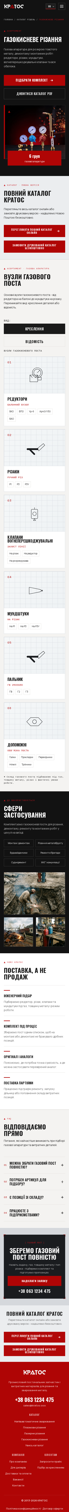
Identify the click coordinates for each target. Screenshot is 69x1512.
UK (49, 6)
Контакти (18, 1485)
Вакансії (18, 1479)
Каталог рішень (26, 19)
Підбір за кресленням (50, 1467)
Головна (8, 19)
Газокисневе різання (34, 1439)
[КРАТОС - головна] (14, 6)
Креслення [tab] (34, 328)
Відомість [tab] (34, 341)
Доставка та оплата (18, 1473)
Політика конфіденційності (23, 1508)
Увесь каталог (34, 1445)
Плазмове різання (34, 1427)
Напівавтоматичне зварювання (34, 1421)
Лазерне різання (34, 1433)
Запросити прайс (51, 1461)
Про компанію (18, 1461)
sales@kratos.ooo (34, 1405)
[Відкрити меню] (61, 6)
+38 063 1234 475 (34, 1291)
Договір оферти (53, 1508)
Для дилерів (18, 1467)
